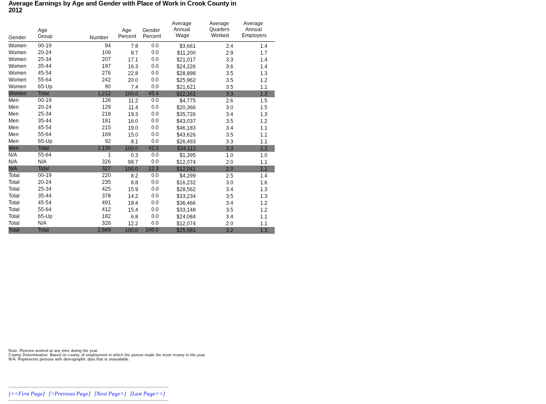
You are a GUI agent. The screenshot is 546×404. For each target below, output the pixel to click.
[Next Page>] (110, 393)
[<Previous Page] (69, 393)
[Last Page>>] (147, 393)
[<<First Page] (27, 393)
